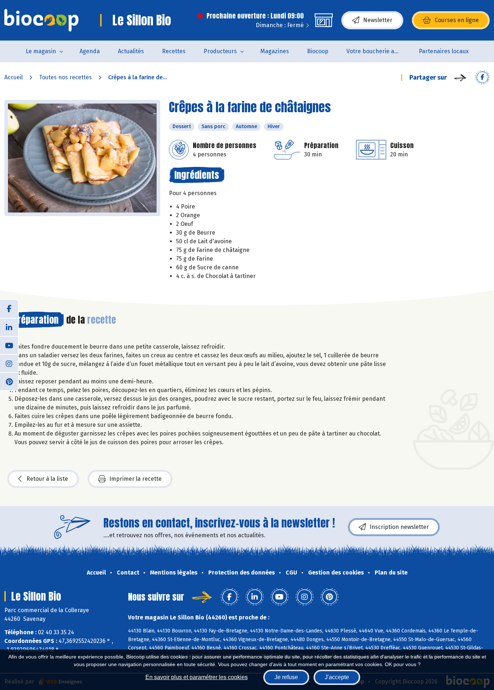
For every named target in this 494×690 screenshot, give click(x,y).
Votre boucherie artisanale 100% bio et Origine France (378, 51)
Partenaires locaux (444, 51)
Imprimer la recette (135, 478)
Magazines (274, 51)
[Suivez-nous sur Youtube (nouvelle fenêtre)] (9, 345)
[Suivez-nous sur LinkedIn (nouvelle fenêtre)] (9, 327)
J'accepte (337, 677)
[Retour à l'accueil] (41, 20)
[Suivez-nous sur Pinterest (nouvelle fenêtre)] (9, 381)
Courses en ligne (457, 20)
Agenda (90, 51)
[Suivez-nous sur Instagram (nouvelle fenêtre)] (9, 363)
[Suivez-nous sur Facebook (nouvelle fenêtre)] (9, 309)
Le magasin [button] (41, 51)
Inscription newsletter (399, 526)
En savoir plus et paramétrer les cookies (196, 677)
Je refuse (286, 677)
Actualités (131, 51)
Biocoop (317, 51)
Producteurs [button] (220, 51)
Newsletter (377, 20)
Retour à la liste (47, 478)
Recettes (174, 51)
